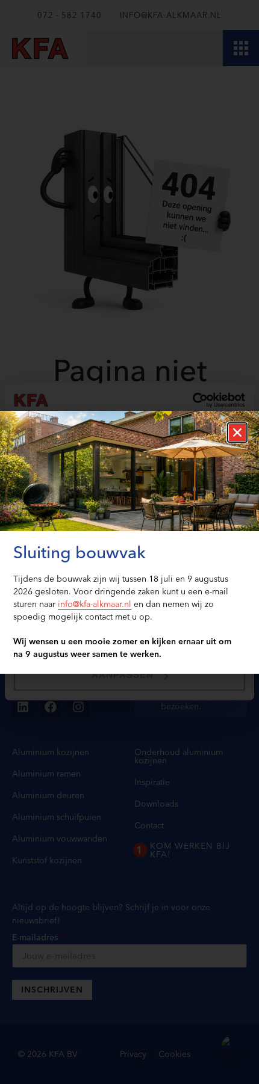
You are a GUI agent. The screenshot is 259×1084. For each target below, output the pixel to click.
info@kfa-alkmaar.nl (94, 604)
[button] (237, 432)
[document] (129, 542)
